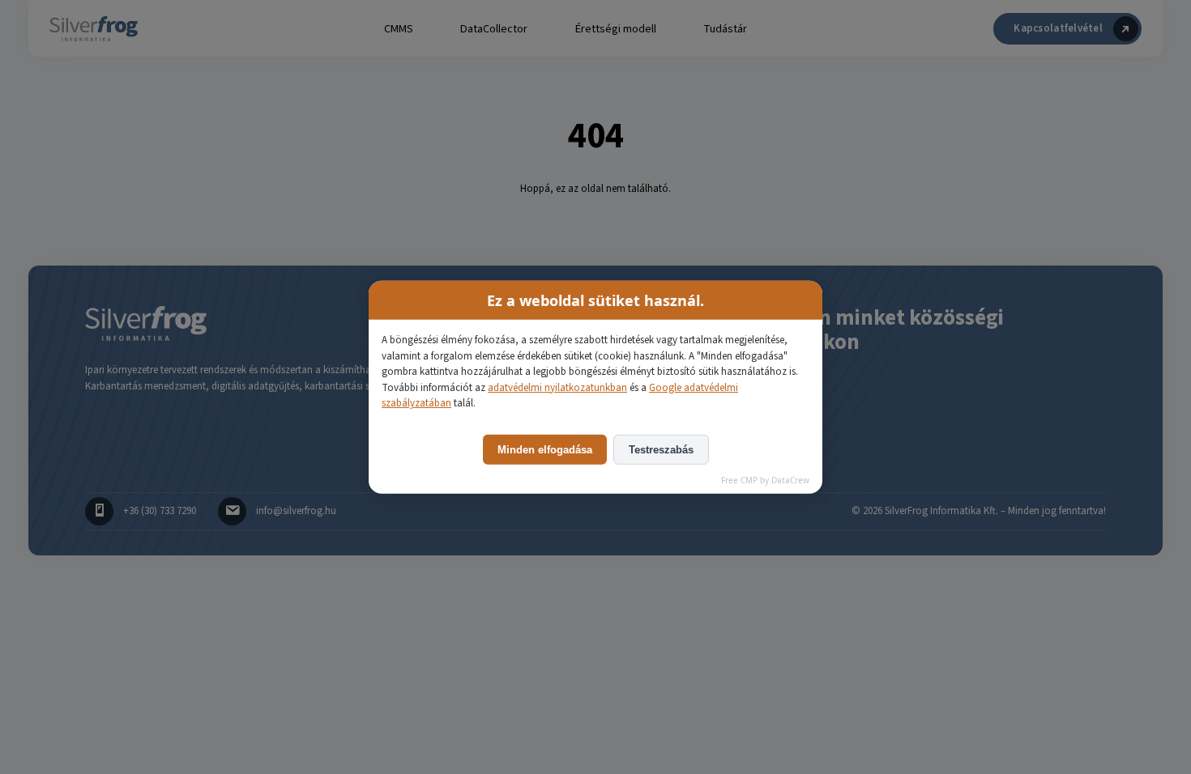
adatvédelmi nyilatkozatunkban (557, 387)
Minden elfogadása (544, 449)
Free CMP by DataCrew (765, 479)
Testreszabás (661, 449)
